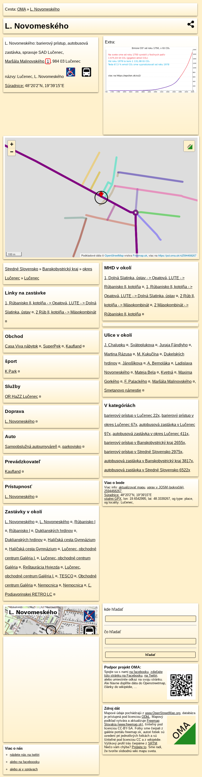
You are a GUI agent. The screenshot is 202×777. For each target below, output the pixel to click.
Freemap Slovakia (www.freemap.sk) (131, 722)
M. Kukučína (148, 354)
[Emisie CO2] (151, 91)
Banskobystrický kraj (60, 269)
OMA (21, 9)
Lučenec (31, 278)
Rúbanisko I (84, 522)
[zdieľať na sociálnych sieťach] (191, 24)
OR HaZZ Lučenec (21, 396)
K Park (11, 371)
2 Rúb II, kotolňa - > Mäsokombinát (66, 312)
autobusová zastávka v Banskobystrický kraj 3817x (148, 461)
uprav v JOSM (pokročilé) (165, 487)
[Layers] (189, 146)
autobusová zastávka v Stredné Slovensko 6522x (147, 470)
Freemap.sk (140, 255)
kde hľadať (113, 609)
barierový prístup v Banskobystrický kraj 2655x (144, 443)
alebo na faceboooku (24, 762)
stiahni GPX (112, 498)
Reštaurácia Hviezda (41, 567)
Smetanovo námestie (122, 390)
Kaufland (74, 346)
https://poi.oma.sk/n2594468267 (177, 255)
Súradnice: (14, 86)
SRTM (152, 743)
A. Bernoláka (158, 363)
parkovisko (71, 446)
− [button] (11, 152)
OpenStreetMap (114, 255)
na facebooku (139, 672)
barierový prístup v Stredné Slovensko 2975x (143, 452)
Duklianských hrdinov (54, 531)
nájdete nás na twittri (24, 755)
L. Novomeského (45, 9)
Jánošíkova (132, 363)
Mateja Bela (145, 372)
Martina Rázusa (118, 354)
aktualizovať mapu (132, 487)
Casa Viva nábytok (21, 346)
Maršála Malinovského (27, 61)
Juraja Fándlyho (173, 345)
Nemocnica (48, 585)
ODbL (146, 717)
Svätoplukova (142, 345)
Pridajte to (139, 747)
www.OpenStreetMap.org (162, 713)
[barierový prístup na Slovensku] (72, 72)
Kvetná (167, 372)
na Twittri (150, 675)
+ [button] (11, 144)
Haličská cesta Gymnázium (71, 540)
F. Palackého (135, 381)
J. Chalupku (114, 345)
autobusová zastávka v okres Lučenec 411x (150, 434)
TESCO (66, 576)
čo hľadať (112, 632)
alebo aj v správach (24, 769)
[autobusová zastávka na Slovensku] (88, 72)
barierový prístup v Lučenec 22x (132, 415)
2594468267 (112, 491)
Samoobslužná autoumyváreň (31, 446)
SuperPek (52, 346)
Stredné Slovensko (21, 269)
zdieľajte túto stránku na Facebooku (133, 673)
